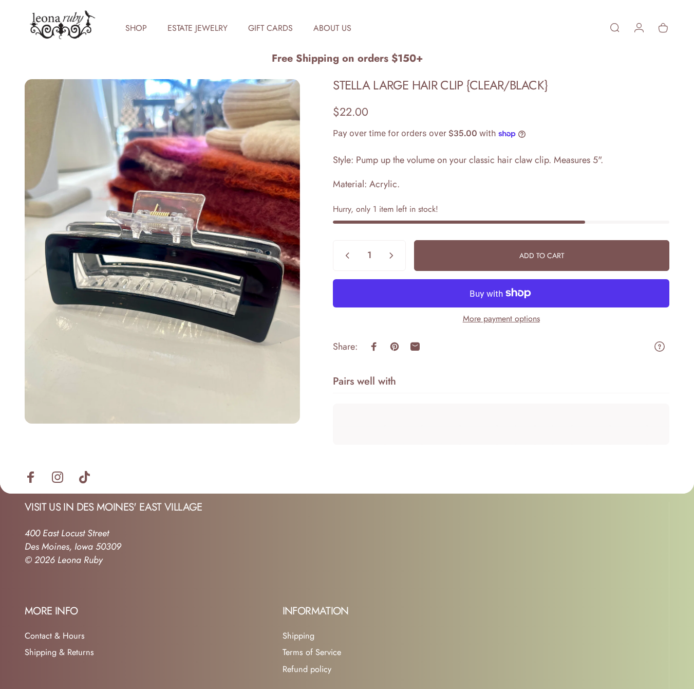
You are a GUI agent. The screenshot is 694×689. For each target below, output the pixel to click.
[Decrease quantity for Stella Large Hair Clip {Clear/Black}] (345, 255)
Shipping (298, 636)
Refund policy (307, 669)
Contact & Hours (55, 636)
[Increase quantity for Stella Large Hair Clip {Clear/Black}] (393, 255)
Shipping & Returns (59, 652)
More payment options (501, 319)
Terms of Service (312, 652)
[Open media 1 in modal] (162, 251)
